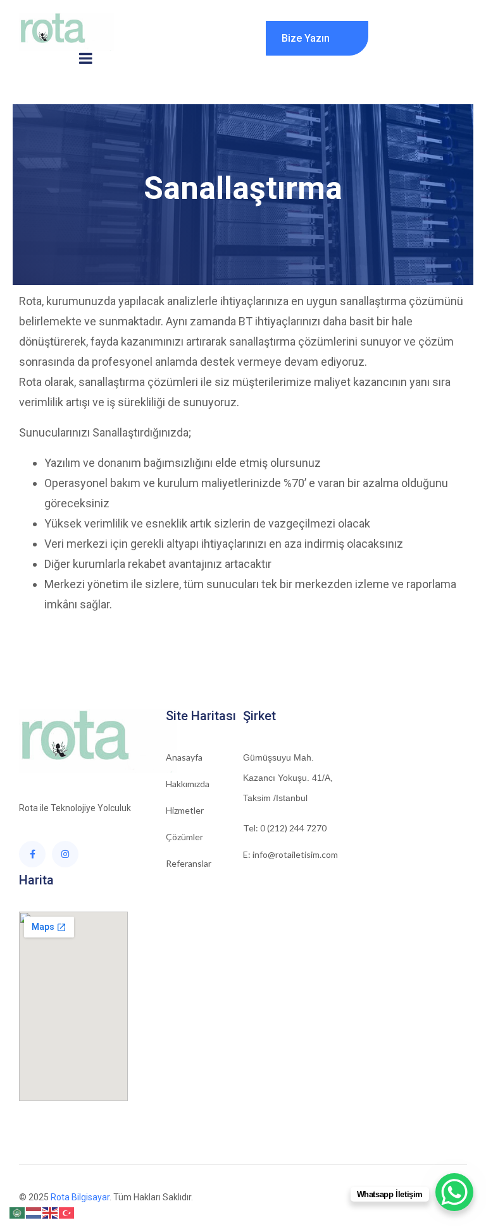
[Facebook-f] (32, 854)
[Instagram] (65, 854)
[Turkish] (67, 1212)
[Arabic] (17, 1212)
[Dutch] (34, 1212)
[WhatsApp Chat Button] (454, 1192)
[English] (50, 1212)
